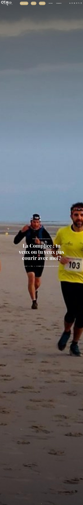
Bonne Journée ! (24, 3)
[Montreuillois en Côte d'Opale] (7, 3)
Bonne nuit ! (42, 3)
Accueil (25, 266)
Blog (32, 266)
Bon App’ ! (34, 3)
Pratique (51, 3)
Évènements (58, 3)
